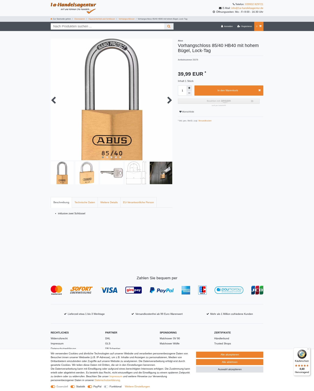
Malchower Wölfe (170, 343)
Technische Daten (85, 202)
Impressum (57, 343)
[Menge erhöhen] (189, 88)
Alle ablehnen (229, 362)
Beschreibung (61, 202)
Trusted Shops (222, 343)
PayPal (97, 386)
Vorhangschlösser (126, 19)
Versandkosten (205, 121)
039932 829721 (254, 4)
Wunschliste (188, 111)
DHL (107, 338)
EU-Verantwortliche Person (138, 202)
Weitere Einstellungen (137, 386)
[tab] (61, 202)
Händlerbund (221, 338)
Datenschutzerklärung (63, 348)
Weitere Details (109, 202)
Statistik (80, 386)
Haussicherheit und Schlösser (101, 19)
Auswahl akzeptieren (230, 369)
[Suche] (169, 26)
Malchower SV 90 (170, 338)
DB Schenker (112, 348)
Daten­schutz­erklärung (107, 380)
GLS (107, 343)
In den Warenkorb (228, 90)
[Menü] (308, 350)
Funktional (116, 386)
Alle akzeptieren (230, 354)
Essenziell (62, 386)
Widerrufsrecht (59, 338)
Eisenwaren (79, 19)
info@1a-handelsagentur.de (247, 8)
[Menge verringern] (189, 93)
